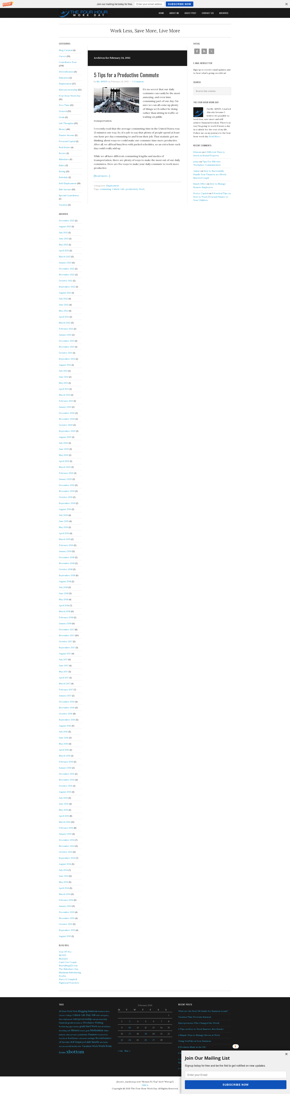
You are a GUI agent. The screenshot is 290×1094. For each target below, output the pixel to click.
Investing (63, 1030)
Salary (62, 165)
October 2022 (65, 280)
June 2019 (64, 521)
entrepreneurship (82, 1019)
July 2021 (63, 370)
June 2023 (64, 238)
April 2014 (64, 888)
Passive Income (66, 135)
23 (122, 1040)
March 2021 (64, 395)
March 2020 (65, 467)
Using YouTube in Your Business (194, 1041)
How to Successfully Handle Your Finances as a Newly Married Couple (209, 174)
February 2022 (66, 328)
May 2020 (63, 455)
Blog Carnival (65, 50)
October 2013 (65, 924)
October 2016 (65, 713)
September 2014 (67, 858)
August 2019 (65, 509)
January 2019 (65, 551)
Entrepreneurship (68, 89)
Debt (98, 1015)
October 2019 (65, 497)
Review (62, 153)
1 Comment (138, 81)
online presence (72, 1035)
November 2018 (67, 563)
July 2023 (63, 232)
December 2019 (66, 485)
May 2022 (63, 310)
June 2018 (64, 593)
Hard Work (91, 1026)
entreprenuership (99, 1019)
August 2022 (65, 292)
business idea (103, 1011)
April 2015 (64, 816)
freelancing (64, 1026)
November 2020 (67, 419)
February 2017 (66, 689)
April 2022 (64, 316)
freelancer (78, 1023)
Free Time (64, 105)
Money (62, 129)
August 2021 (65, 365)
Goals (62, 117)
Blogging (82, 1011)
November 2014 (67, 846)
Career (62, 56)
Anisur (196, 171)
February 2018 (66, 617)
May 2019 (63, 527)
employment (67, 1019)
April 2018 (64, 605)
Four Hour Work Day (69, 95)
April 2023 (64, 250)
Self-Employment (67, 183)
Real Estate (64, 147)
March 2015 (65, 822)
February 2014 (66, 900)
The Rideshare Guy (68, 969)
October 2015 (65, 785)
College (68, 1015)
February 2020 (66, 473)
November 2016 (67, 707)
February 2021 (66, 401)
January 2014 (65, 906)
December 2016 (66, 701)
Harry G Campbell (68, 979)
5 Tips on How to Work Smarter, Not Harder (201, 1029)
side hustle (92, 1041)
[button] (145, 4)
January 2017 (65, 695)
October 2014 (65, 852)
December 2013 (66, 912)
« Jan (120, 1051)
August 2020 (65, 437)
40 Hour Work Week (68, 1011)
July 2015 (63, 798)
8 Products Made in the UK (192, 1047)
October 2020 (66, 425)
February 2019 (66, 545)
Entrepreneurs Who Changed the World (198, 1023)
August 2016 (65, 725)
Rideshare (64, 159)
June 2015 (64, 803)
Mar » (127, 1051)
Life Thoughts (66, 123)
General (63, 111)
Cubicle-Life (118, 189)
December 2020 (67, 413)
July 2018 (63, 587)
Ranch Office (199, 183)
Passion (92, 1034)
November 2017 (66, 635)
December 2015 (66, 774)
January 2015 (65, 834)
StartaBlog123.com (68, 965)
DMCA (145, 1085)
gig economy (74, 1026)
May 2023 (63, 244)
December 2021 (66, 341)
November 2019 (67, 491)
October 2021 (65, 352)
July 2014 (63, 870)
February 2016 (66, 761)
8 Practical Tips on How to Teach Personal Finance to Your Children (212, 197)
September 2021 (67, 359)
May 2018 (63, 599)
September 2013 (67, 930)
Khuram (197, 152)
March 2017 (64, 683)
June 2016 (64, 737)
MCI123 (62, 955)
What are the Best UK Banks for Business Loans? (203, 1011)
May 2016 (63, 743)
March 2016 (65, 755)
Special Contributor (69, 195)
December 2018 (66, 557)
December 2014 (66, 840)
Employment (112, 185)
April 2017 (64, 677)
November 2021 (66, 346)
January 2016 (65, 767)
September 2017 (67, 647)
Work (142, 189)
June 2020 (64, 449)
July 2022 (63, 298)
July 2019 (63, 515)
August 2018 (65, 581)
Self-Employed (78, 1042)
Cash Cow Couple (68, 962)
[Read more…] (102, 175)
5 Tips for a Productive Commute (126, 75)
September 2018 (67, 575)
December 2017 (66, 629)
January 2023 (65, 262)
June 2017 (63, 665)
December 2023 (66, 220)
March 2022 (65, 322)
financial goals (66, 1022)
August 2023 (65, 226)
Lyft (68, 1031)
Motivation (96, 1030)
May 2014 (63, 882)
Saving (62, 171)
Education (64, 77)
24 (130, 1040)
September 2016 (67, 719)
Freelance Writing (93, 1022)
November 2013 (66, 918)
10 (130, 1027)
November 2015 (67, 779)
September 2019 (67, 503)
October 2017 (65, 641)
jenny (196, 161)
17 (130, 1033)
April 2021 (64, 389)
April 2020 (64, 461)
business (92, 1011)
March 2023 (65, 256)
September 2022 (67, 286)
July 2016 (63, 731)
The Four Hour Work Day (83, 13)
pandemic (83, 1034)
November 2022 (67, 274)
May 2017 (63, 671)
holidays (107, 1026)
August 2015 (65, 792)
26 (146, 1040)
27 (154, 1040)
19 (146, 1033)
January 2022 (65, 334)
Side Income (65, 189)
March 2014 (65, 894)
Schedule (63, 177)
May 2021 (63, 383)
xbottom (75, 1052)
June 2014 (64, 876)
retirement (83, 1038)
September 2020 (67, 431)
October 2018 (65, 569)
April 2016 (64, 749)
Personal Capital (67, 141)
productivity (132, 189)
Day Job (91, 1015)
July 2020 (63, 443)
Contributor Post (68, 62)
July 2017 (63, 659)
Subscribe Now (179, 4)
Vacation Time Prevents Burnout (194, 1017)
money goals (85, 1031)
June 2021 (63, 377)
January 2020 (65, 479)
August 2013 (65, 936)
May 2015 (63, 810)
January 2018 (65, 623)
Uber (79, 1046)
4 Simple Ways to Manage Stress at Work (199, 1035)
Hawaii (100, 1026)
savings (91, 1038)
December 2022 (66, 268)
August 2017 (65, 653)
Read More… (215, 136)
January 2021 (65, 407)
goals (82, 1026)
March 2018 (65, 611)
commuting (105, 189)
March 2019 (65, 539)
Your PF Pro (65, 951)
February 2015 (66, 828)
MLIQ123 (63, 958)
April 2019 (64, 533)
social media (71, 1046)
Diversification (66, 71)
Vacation (63, 204)
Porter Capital (200, 193)
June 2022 (64, 304)
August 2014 (65, 864)
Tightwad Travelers (69, 982)
